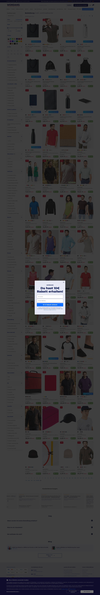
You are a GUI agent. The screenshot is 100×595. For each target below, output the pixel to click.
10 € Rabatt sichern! (50, 305)
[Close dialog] (63, 282)
